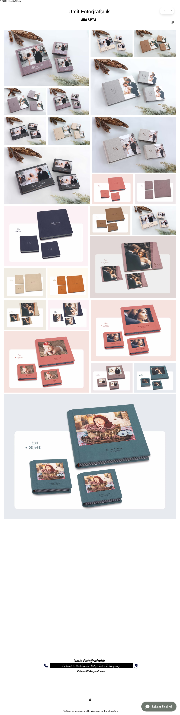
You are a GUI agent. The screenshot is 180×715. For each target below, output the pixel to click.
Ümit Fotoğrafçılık (89, 11)
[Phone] (46, 665)
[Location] (136, 666)
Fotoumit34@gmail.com (91, 671)
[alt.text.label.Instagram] (172, 22)
